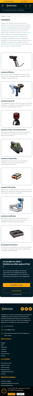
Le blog (3, 374)
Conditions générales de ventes (10, 383)
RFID (2, 345)
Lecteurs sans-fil (7, 101)
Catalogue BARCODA (7, 372)
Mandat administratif (7, 385)
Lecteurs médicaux (8, 216)
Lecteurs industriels (9, 158)
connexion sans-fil (6, 29)
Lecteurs (3, 349)
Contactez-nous (5, 365)
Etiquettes (4, 347)
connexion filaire (12, 27)
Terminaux (4, 351)
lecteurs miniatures (20, 36)
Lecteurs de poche (8, 187)
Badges (3, 343)
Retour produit (5, 367)
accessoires (6, 46)
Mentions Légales (6, 381)
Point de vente (5, 354)
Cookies (3, 356)
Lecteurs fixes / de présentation (13, 130)
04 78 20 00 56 (16, 291)
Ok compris (11, 394)
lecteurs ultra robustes (15, 44)
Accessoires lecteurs (9, 245)
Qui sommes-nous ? (6, 363)
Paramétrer (20, 394)
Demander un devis (16, 285)
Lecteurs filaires (7, 72)
